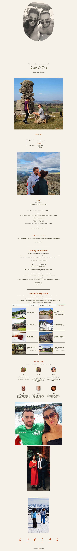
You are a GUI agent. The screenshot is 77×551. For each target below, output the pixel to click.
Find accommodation (61, 305)
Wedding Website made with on (37, 548)
